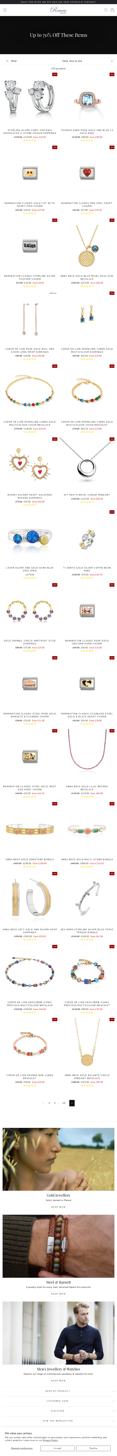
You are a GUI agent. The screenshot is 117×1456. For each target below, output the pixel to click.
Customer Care (58, 1401)
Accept (57, 1448)
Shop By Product (57, 1391)
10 (63, 1103)
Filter (13, 61)
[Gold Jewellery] (58, 1159)
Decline (94, 1448)
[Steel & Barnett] (58, 1246)
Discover (57, 1411)
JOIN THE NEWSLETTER (58, 1421)
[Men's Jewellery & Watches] (58, 1333)
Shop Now (58, 1207)
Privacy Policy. (50, 1440)
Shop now (58, 1294)
